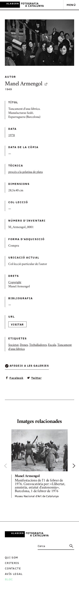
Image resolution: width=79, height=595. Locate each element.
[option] (39, 463)
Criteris (12, 563)
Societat (13, 345)
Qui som (11, 557)
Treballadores (38, 345)
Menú (71, 5)
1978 (11, 135)
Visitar (17, 324)
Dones (24, 345)
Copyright (14, 282)
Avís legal (14, 574)
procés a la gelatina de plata (25, 172)
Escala (52, 345)
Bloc (9, 579)
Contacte (13, 568)
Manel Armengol (23, 84)
